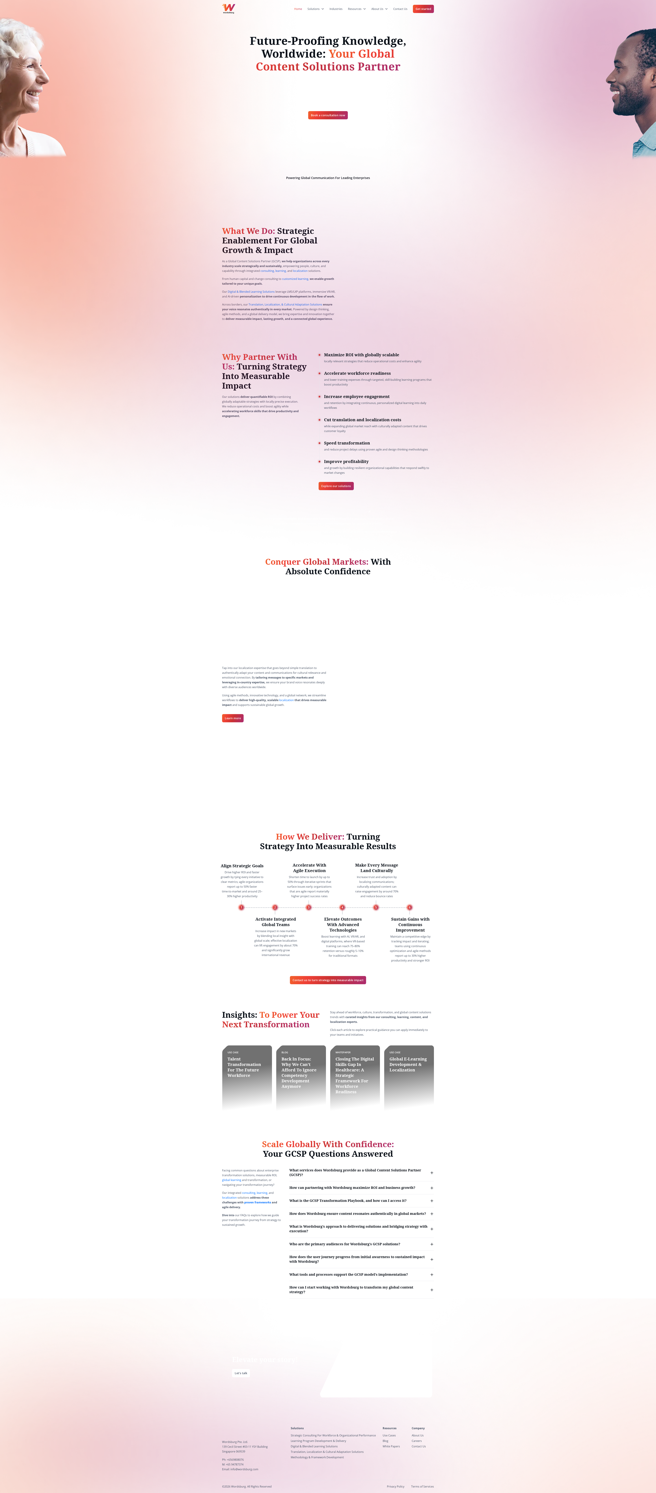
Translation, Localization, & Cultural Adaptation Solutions (285, 304)
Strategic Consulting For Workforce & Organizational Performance (333, 1435)
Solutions (314, 9)
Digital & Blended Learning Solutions (251, 292)
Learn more (233, 718)
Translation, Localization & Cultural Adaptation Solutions (327, 1452)
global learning (231, 1180)
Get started (423, 9)
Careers (417, 1441)
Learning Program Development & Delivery (318, 1441)
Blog (385, 1441)
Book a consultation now (328, 115)
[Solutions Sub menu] (322, 9)
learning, (281, 271)
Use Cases (389, 1435)
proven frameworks (257, 1202)
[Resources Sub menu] (364, 9)
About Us (377, 9)
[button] (361, 1172)
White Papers (391, 1446)
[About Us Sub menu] (386, 9)
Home (298, 9)
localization (300, 271)
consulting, (268, 271)
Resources (354, 9)
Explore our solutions (336, 486)
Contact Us (400, 9)
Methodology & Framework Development (317, 1457)
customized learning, (295, 279)
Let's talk (241, 1373)
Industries (336, 9)
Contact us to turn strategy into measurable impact (328, 980)
